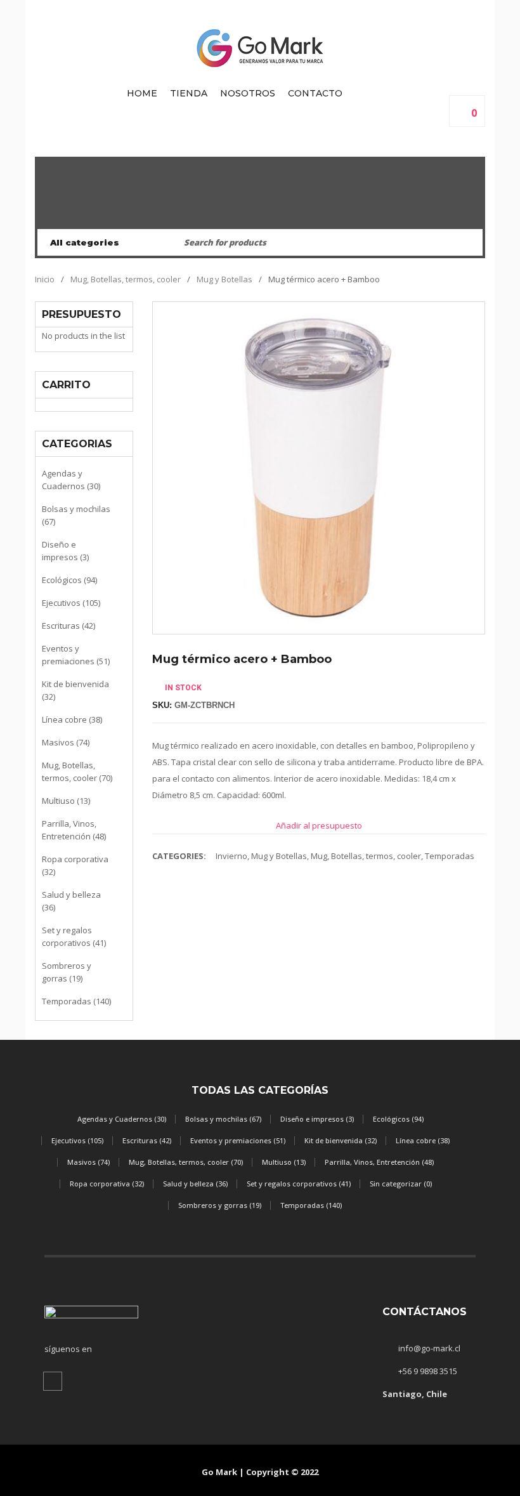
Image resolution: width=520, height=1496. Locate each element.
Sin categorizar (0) (401, 1183)
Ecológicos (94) (69, 580)
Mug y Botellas (224, 279)
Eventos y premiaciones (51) (76, 655)
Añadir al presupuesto (319, 825)
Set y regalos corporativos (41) (74, 936)
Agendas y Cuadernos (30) (71, 480)
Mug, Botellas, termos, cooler (125, 279)
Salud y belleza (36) (71, 901)
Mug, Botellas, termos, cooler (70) (77, 771)
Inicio (45, 279)
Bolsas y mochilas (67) (76, 515)
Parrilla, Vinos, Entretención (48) (74, 830)
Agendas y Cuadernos (260, 215)
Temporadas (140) (76, 1001)
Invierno (231, 856)
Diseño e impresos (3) (65, 551)
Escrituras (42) (68, 625)
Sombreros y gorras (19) (66, 972)
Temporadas (449, 856)
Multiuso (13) (66, 800)
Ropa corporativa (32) (75, 865)
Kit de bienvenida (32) (75, 690)
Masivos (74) (65, 742)
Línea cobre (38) (72, 719)
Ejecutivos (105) (71, 602)
